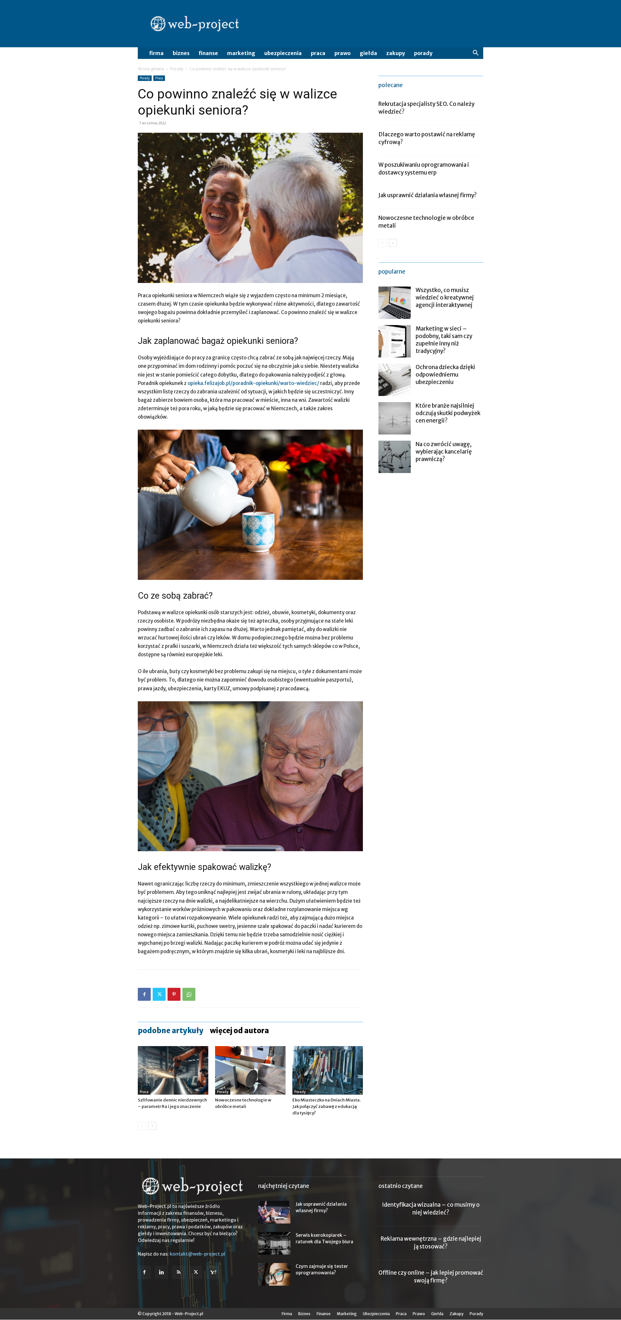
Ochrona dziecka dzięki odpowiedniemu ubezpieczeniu (445, 375)
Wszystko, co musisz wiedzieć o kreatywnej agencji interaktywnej (445, 298)
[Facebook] (144, 994)
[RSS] (178, 1272)
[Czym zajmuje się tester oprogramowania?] (274, 1274)
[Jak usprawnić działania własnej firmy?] (274, 1212)
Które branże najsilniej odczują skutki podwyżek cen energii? (448, 413)
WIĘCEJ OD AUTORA (239, 1030)
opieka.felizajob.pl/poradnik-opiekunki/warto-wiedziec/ (253, 383)
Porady (423, 53)
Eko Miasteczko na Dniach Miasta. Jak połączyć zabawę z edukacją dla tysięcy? (326, 1106)
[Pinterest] (174, 994)
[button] (475, 54)
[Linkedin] (161, 1272)
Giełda (368, 53)
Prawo (342, 53)
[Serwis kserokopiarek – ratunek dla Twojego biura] (274, 1243)
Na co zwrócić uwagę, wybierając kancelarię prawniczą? (444, 452)
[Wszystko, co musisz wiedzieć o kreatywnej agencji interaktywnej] (394, 303)
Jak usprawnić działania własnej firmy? (427, 195)
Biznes (181, 53)
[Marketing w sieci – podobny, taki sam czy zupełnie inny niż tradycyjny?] (394, 341)
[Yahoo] (212, 1272)
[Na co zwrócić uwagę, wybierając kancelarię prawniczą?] (394, 457)
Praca (318, 53)
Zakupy (395, 53)
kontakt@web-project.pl (197, 1254)
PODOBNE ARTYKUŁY (170, 1030)
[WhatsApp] (188, 994)
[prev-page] (142, 1126)
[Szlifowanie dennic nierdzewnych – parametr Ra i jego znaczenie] (173, 1070)
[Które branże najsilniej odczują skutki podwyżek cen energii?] (394, 418)
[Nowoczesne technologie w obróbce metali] (250, 1070)
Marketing (241, 53)
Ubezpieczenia (283, 53)
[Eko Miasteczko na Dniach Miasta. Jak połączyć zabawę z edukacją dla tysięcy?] (327, 1070)
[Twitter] (159, 994)
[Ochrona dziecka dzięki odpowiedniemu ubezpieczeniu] (394, 380)
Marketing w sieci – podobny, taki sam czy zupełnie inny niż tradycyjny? (444, 340)
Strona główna (151, 69)
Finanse (208, 53)
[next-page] (152, 1126)
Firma (156, 53)
